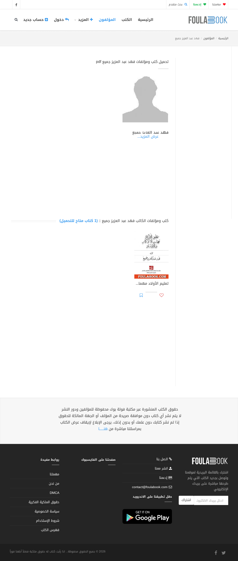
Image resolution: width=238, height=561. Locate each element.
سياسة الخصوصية (47, 511)
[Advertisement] (202, 133)
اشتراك (186, 500)
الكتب (127, 19)
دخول (59, 19)
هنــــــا (103, 428)
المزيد (83, 19)
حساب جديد (34, 19)
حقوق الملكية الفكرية (44, 502)
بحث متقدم (176, 4)
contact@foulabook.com (150, 487)
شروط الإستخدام (47, 521)
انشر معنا (162, 468)
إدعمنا (164, 478)
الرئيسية (145, 19)
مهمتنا (217, 4)
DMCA (54, 493)
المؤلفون (107, 19)
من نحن (54, 483)
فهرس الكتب (50, 530)
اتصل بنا (162, 459)
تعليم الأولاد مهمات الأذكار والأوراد (151, 284)
